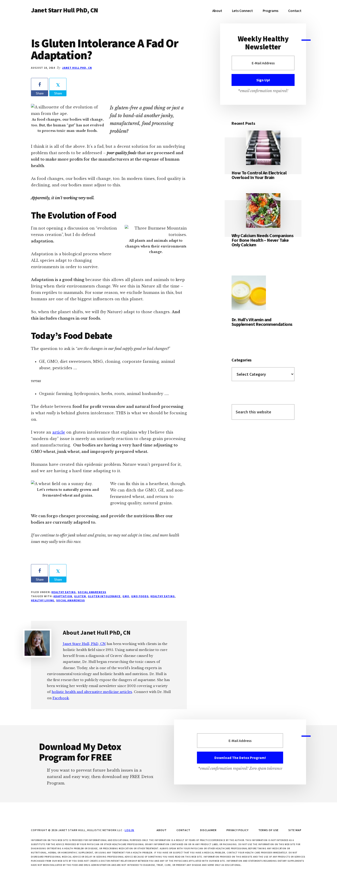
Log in (129, 830)
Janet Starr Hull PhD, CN (64, 10)
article (58, 432)
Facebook (60, 698)
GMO (125, 596)
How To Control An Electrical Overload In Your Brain (259, 175)
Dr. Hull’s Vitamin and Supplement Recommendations (262, 322)
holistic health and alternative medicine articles (92, 692)
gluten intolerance (104, 596)
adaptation (62, 596)
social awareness (92, 592)
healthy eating (162, 596)
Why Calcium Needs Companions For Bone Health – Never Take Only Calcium (262, 240)
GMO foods (140, 596)
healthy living (42, 600)
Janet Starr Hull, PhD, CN (84, 644)
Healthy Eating (63, 592)
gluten (80, 596)
